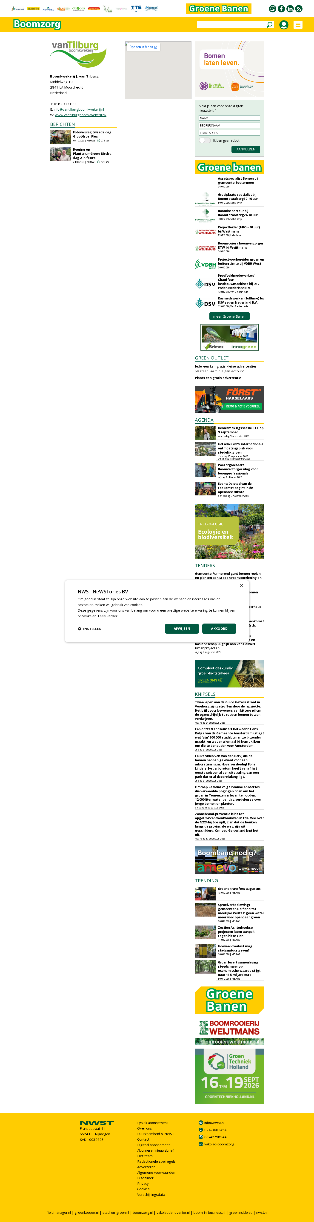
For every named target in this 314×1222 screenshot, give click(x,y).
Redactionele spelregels (156, 1161)
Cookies (143, 1189)
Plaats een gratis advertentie (218, 378)
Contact (143, 1139)
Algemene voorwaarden (156, 1172)
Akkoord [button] (219, 628)
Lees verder (107, 616)
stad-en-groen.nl (116, 1212)
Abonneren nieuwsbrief (155, 1150)
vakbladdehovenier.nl (173, 1212)
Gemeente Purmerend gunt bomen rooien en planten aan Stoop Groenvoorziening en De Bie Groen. (228, 577)
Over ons (144, 1128)
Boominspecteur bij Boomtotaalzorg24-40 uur (238, 213)
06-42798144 (215, 1137)
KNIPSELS (205, 694)
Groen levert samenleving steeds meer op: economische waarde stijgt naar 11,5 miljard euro (239, 968)
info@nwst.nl (214, 1122)
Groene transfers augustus (239, 888)
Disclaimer (145, 1178)
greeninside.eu (240, 1212)
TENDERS (205, 565)
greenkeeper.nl (87, 1212)
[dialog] (157, 611)
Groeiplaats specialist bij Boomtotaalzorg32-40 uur (238, 196)
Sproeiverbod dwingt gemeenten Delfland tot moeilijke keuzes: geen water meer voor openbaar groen (241, 911)
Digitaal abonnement (153, 1144)
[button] (90, 628)
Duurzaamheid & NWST (155, 1133)
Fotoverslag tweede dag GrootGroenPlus (92, 134)
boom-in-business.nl (209, 1212)
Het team (145, 1155)
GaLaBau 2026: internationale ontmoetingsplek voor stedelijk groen (240, 448)
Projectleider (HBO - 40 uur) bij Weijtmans (239, 229)
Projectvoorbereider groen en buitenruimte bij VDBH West (241, 261)
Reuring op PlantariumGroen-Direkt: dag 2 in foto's (92, 153)
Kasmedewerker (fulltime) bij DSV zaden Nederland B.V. (240, 300)
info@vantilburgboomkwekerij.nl (79, 109)
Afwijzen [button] (182, 628)
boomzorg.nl (143, 1212)
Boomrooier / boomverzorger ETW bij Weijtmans (240, 245)
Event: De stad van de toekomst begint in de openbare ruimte (235, 487)
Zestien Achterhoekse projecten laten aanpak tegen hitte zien (236, 931)
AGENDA (204, 420)
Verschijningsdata (151, 1194)
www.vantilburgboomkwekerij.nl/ (80, 114)
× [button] (241, 585)
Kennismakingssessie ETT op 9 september (240, 430)
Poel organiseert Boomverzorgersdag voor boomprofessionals (238, 469)
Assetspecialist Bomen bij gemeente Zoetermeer (238, 180)
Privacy (143, 1183)
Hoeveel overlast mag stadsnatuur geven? (235, 948)
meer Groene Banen (229, 316)
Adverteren (146, 1166)
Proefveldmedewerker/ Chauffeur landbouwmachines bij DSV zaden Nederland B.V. (238, 281)
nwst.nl (261, 1212)
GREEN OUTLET (212, 358)
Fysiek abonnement (152, 1122)
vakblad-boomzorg (219, 1144)
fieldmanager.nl (59, 1212)
